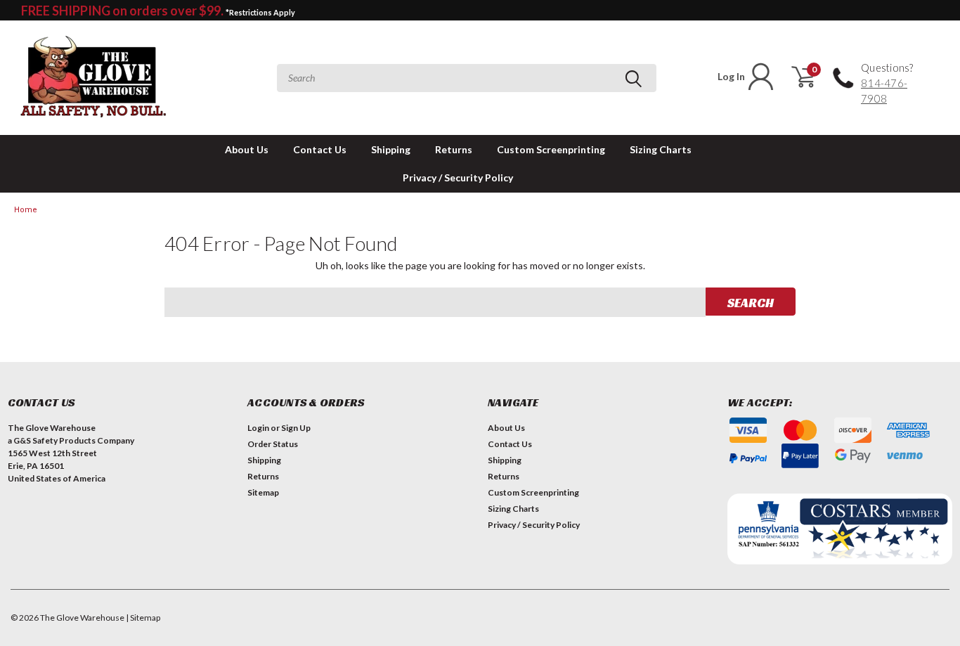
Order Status (272, 444)
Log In (731, 76)
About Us (246, 149)
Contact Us (319, 149)
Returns (453, 149)
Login (258, 427)
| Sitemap (143, 617)
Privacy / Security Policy (458, 177)
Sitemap (263, 492)
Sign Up (296, 427)
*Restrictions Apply (260, 12)
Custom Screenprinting (551, 149)
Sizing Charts (661, 149)
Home (25, 209)
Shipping (390, 149)
